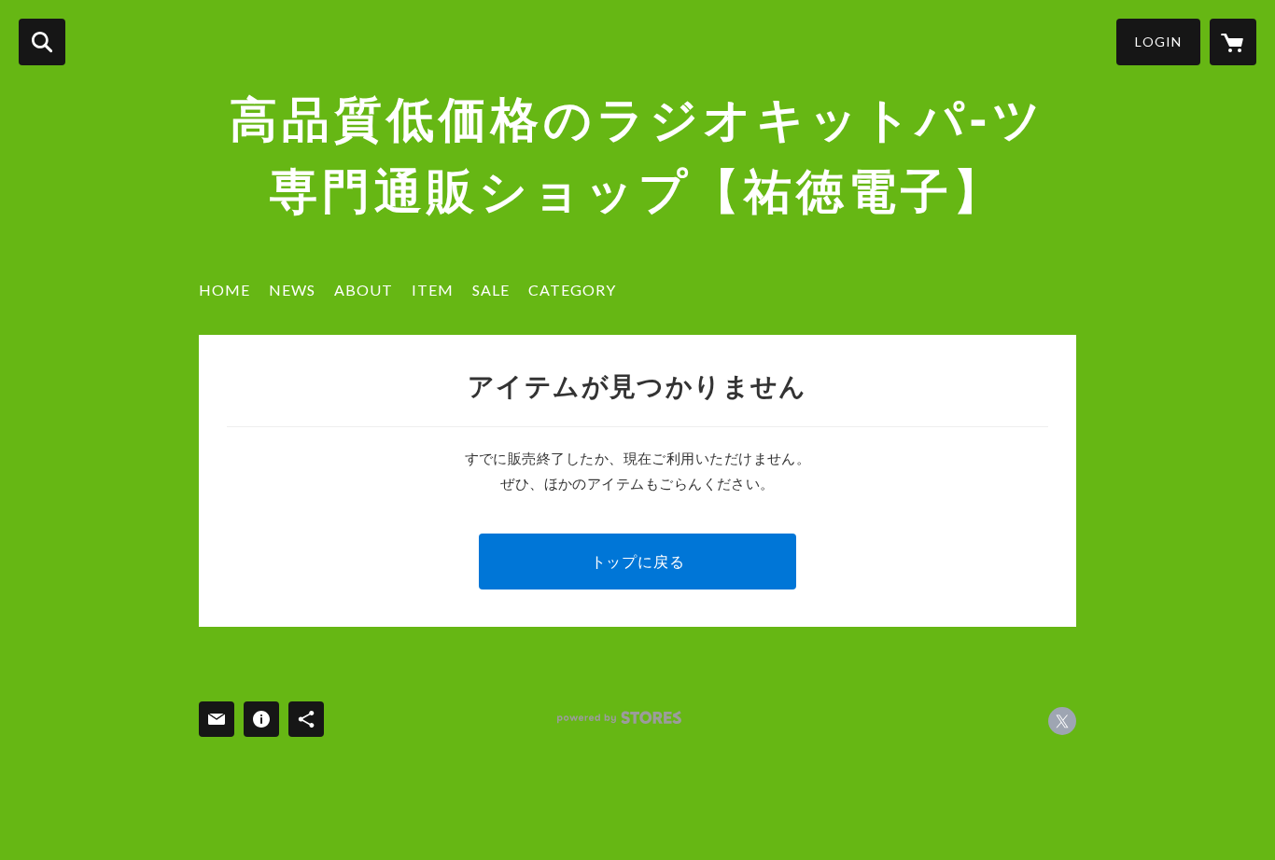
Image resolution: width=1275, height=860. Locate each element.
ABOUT (363, 289)
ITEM (433, 289)
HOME (224, 289)
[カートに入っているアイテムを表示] (1233, 42)
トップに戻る (638, 561)
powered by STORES (619, 718)
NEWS (292, 289)
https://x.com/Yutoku (1062, 721)
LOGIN (1158, 41)
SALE (491, 289)
